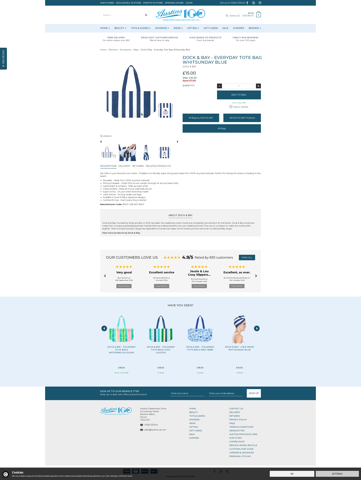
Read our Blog (253, 3)
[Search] (146, 15)
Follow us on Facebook (247, 3)
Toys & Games (197, 416)
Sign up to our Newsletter (123, 392)
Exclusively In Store (128, 3)
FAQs (232, 423)
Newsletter (236, 430)
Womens (194, 419)
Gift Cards (195, 430)
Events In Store (153, 3)
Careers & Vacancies (241, 452)
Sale (192, 434)
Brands (254, 28)
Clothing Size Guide (241, 449)
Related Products (158, 166)
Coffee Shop (237, 441)
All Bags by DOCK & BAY (201, 118)
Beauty (193, 412)
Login (189, 3)
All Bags (222, 128)
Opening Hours (174, 3)
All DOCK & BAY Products (242, 118)
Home (192, 408)
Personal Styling (240, 456)
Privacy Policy (238, 419)
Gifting (193, 427)
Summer (194, 438)
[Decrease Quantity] (219, 86)
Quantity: (189, 85)
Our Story (235, 438)
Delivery (124, 166)
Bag (257, 14)
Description (108, 166)
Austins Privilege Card (243, 434)
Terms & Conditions (241, 427)
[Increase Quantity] (258, 86)
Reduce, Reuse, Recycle (243, 445)
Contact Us (236, 408)
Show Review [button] (123, 286)
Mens (192, 423)
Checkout (248, 15)
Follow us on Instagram (260, 3)
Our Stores (107, 3)
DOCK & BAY (189, 66)
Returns (138, 166)
